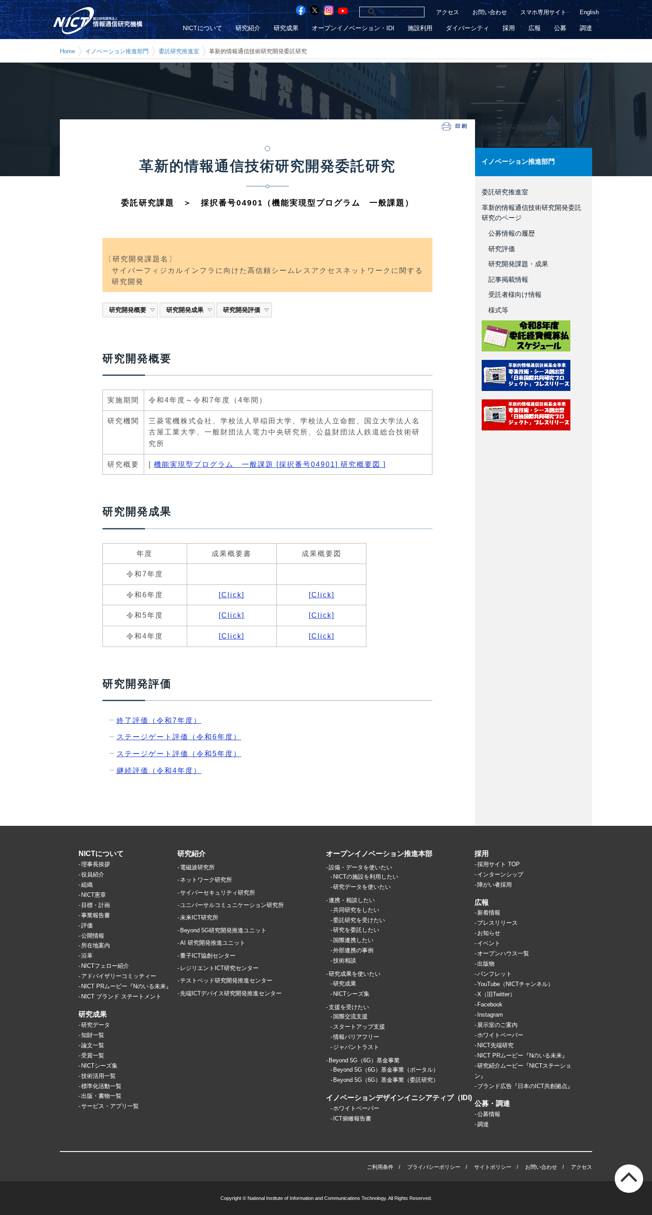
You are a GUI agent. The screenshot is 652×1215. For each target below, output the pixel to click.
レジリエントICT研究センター (219, 968)
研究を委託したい (356, 930)
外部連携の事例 (353, 950)
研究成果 (286, 28)
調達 (586, 28)
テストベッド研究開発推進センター (226, 980)
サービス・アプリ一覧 (110, 1106)
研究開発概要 (127, 309)
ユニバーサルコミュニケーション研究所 (232, 905)
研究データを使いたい (362, 887)
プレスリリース (497, 922)
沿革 (87, 955)
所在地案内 (95, 945)
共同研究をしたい (356, 910)
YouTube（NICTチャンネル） (515, 984)
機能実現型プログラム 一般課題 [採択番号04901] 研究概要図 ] (270, 464)
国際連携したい (353, 940)
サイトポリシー (492, 1167)
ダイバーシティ (467, 28)
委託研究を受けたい (359, 920)
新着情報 (488, 912)
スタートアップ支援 (359, 1026)
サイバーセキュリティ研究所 (217, 892)
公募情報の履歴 (508, 233)
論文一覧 (92, 1045)
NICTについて (202, 28)
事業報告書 (95, 915)
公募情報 (488, 1114)
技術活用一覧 (98, 1076)
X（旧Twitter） (496, 994)
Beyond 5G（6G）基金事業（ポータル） (386, 1069)
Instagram (490, 1014)
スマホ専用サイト (543, 12)
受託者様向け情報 (512, 294)
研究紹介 (248, 28)
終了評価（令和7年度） (159, 720)
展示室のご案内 (497, 1025)
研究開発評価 (241, 309)
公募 (560, 28)
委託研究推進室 (179, 51)
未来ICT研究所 (199, 917)
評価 (87, 925)
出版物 (486, 963)
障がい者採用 (494, 884)
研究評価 (498, 248)
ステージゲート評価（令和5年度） (179, 753)
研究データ (95, 1025)
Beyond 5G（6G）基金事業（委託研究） (386, 1080)
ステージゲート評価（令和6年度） (179, 737)
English (589, 12)
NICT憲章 (93, 895)
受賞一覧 (92, 1055)
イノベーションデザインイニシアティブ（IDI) (399, 1097)
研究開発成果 (185, 309)
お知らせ (488, 933)
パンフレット (494, 973)
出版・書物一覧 (101, 1096)
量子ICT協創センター (208, 955)
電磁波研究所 (197, 867)
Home (67, 51)
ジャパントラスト (356, 1047)
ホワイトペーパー (356, 1108)
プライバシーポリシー (433, 1167)
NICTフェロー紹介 (105, 966)
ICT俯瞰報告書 (352, 1118)
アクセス (447, 12)
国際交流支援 (350, 1016)
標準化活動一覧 (101, 1086)
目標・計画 (95, 905)
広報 (534, 28)
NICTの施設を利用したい (365, 876)
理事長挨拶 (95, 864)
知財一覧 (92, 1035)
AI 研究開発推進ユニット (212, 942)
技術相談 (344, 960)
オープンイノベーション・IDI (353, 28)
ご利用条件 (380, 1167)
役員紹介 (92, 874)
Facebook (490, 1004)
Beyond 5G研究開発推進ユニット (223, 930)
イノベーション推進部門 (117, 51)
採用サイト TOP (498, 864)
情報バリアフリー (356, 1037)
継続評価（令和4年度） (159, 770)
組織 (87, 884)
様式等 (495, 310)
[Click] (231, 595)
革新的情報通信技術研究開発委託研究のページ (531, 213)
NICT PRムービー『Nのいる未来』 (126, 986)
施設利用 (420, 28)
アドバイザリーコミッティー (118, 976)
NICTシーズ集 (99, 1065)
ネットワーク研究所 (206, 879)
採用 (509, 28)
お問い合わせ (489, 12)
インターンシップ (500, 874)
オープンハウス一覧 (503, 953)
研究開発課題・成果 (515, 264)
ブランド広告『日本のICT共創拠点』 (525, 1086)
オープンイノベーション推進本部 (379, 853)
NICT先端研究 (495, 1045)
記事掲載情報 (505, 279)
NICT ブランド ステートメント (121, 996)
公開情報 (92, 935)
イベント (488, 943)
